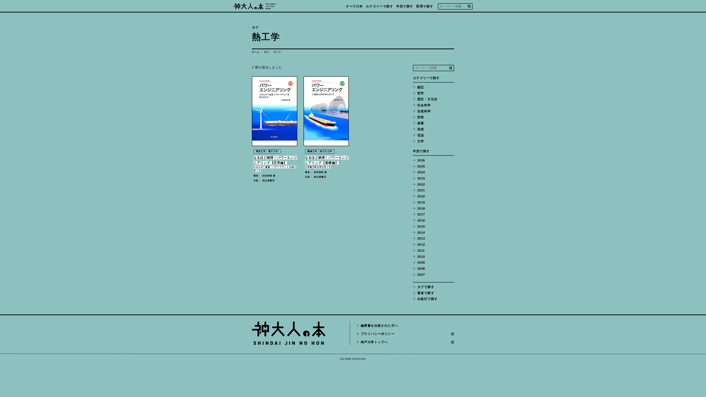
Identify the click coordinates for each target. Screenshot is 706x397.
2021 (421, 190)
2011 (421, 250)
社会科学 (424, 105)
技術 (420, 117)
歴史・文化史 (427, 99)
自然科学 (424, 111)
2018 (421, 208)
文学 (420, 141)
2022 (421, 184)
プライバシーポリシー (378, 333)
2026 (421, 160)
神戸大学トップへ (374, 342)
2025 (421, 166)
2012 (421, 244)
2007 (421, 274)
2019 (421, 202)
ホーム (255, 52)
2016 (421, 220)
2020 (421, 196)
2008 (421, 268)
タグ (266, 52)
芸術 (420, 129)
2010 (421, 256)
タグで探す (425, 287)
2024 (421, 172)
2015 (421, 226)
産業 (420, 123)
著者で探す (425, 293)
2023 (421, 178)
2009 (421, 262)
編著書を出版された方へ (379, 325)
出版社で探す (427, 299)
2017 (421, 214)
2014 (421, 232)
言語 (420, 135)
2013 (421, 238)
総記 (420, 87)
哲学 (420, 93)
